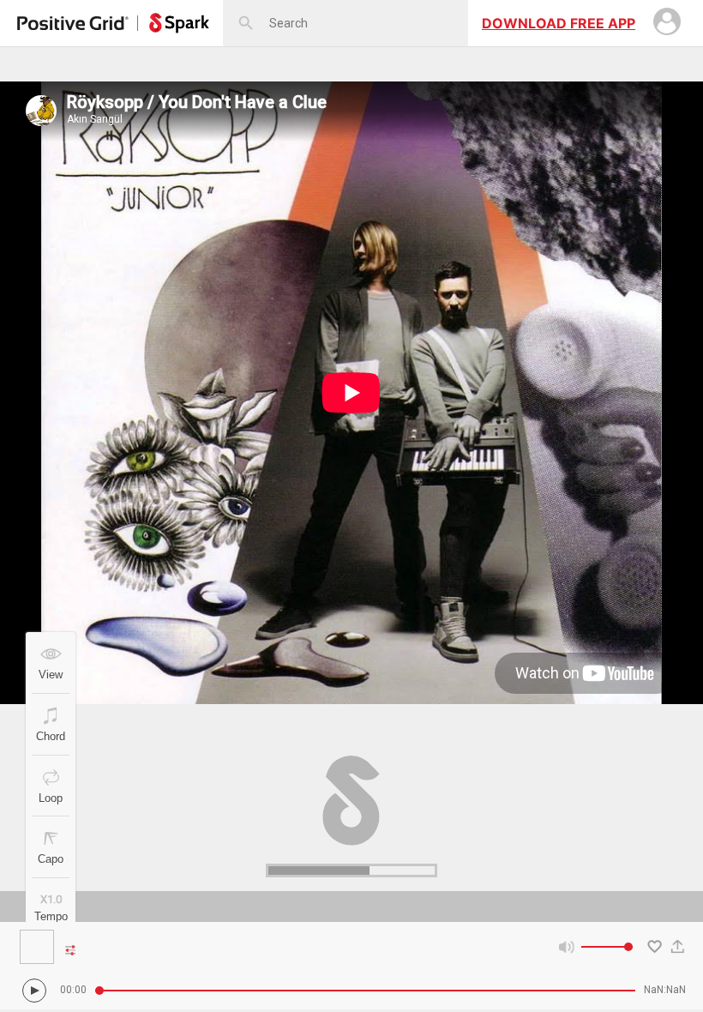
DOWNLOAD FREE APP (558, 23)
